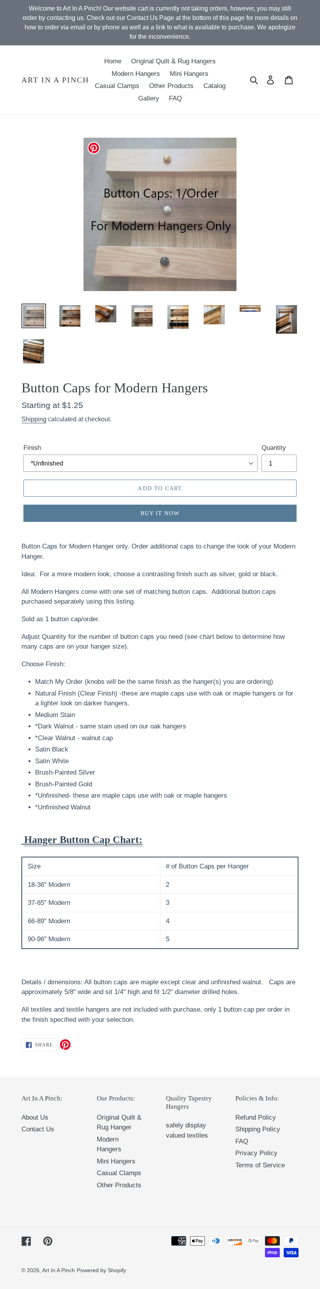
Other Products (119, 1185)
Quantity (273, 447)
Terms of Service (260, 1165)
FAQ (241, 1141)
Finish (32, 447)
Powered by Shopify (101, 1270)
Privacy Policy (256, 1153)
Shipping (33, 419)
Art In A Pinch (55, 80)
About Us (34, 1117)
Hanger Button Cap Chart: (83, 839)
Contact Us (37, 1129)
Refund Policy (255, 1117)
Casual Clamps (119, 1173)
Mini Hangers (116, 1161)
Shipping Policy (257, 1129)
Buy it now (160, 513)
